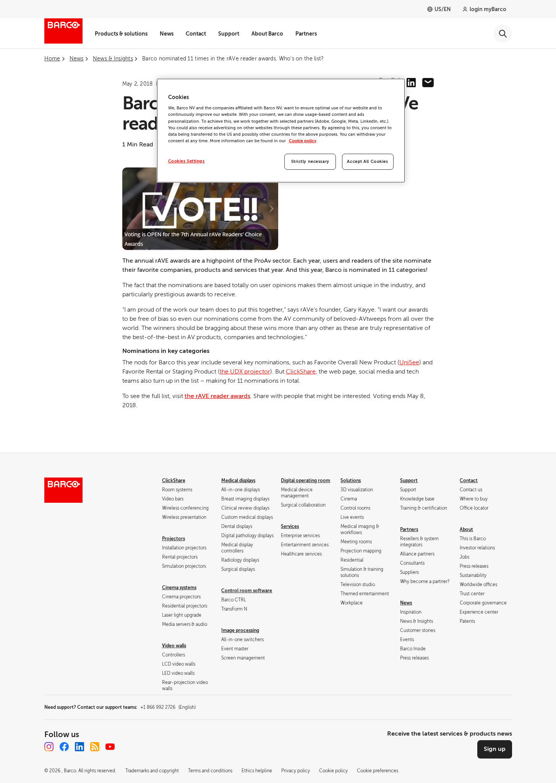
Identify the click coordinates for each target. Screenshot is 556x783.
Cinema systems (179, 587)
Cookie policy (302, 140)
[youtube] (110, 746)
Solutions (350, 480)
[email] (428, 82)
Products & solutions (121, 34)
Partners (306, 34)
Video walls (174, 645)
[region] (281, 130)
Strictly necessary (310, 161)
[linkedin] (411, 82)
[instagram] (48, 746)
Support (228, 34)
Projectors (173, 538)
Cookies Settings (186, 161)
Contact (196, 34)
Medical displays (238, 480)
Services (290, 526)
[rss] (94, 746)
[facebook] (64, 746)
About (466, 529)
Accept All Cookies (367, 161)
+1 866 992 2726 (168, 707)
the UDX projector (245, 371)
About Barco (267, 34)
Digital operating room (305, 480)
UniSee (409, 362)
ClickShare (301, 371)
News (166, 34)
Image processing (240, 630)
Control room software (246, 590)
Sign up (495, 749)
